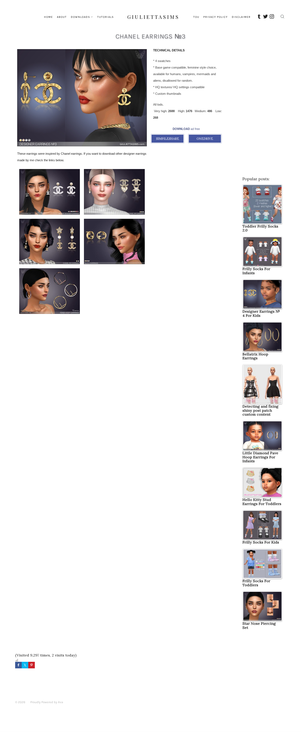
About (62, 17)
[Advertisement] (82, 349)
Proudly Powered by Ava (46, 702)
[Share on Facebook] (18, 665)
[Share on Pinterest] (31, 665)
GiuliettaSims (153, 17)
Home (48, 17)
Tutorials (105, 17)
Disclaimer (241, 17)
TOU (196, 17)
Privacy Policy (215, 17)
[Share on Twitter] (25, 665)
